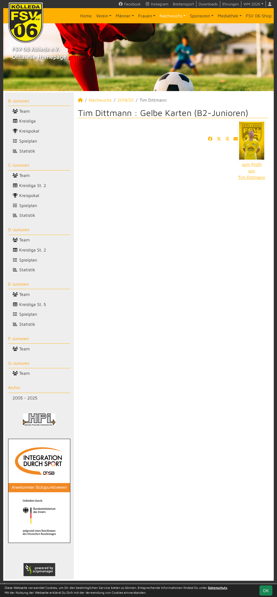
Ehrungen (230, 4)
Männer (123, 15)
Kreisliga (27, 120)
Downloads (208, 4)
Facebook (132, 4)
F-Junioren (18, 338)
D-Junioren (18, 229)
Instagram (159, 4)
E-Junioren (18, 284)
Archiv (14, 387)
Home (86, 15)
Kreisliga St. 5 (32, 304)
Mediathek (228, 15)
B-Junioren (18, 100)
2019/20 (125, 100)
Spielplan (27, 140)
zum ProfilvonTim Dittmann (251, 171)
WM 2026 (251, 4)
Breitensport (183, 4)
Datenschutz (217, 588)
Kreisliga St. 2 (32, 185)
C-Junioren (18, 165)
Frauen (145, 15)
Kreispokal (28, 130)
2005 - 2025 (24, 397)
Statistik (26, 151)
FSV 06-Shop (259, 15)
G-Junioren (18, 363)
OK (266, 590)
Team (24, 111)
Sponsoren (200, 15)
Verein (102, 15)
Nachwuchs (171, 15)
